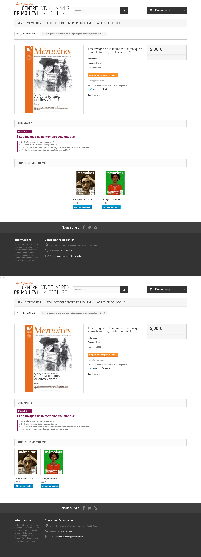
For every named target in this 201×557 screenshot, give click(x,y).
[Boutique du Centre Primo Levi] (41, 8)
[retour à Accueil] (17, 34)
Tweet (94, 89)
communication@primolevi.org (70, 256)
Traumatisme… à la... (83, 199)
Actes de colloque (111, 23)
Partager (107, 89)
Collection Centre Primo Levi (69, 23)
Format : (92, 63)
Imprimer (96, 95)
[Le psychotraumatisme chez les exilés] (115, 183)
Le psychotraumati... (112, 199)
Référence (92, 59)
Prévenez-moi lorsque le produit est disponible (107, 85)
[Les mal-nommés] (86, 183)
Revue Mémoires (29, 23)
